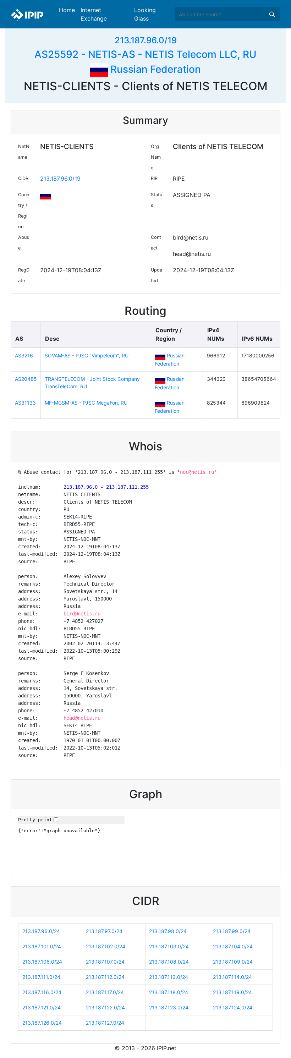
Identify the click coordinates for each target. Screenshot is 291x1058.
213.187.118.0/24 (168, 992)
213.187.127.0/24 (105, 1023)
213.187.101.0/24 (41, 946)
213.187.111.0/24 (41, 977)
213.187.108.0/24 (169, 962)
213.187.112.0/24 (105, 977)
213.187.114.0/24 (232, 977)
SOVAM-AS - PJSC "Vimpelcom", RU (86, 355)
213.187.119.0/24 (232, 992)
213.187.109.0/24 (233, 962)
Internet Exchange (94, 14)
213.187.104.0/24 (233, 946)
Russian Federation (154, 69)
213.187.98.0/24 (168, 931)
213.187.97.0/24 (104, 931)
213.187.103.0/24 (169, 946)
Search (272, 14)
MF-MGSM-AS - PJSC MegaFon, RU (86, 403)
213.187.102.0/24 (105, 946)
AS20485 (26, 379)
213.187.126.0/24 (42, 1023)
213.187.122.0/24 (105, 1007)
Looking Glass (145, 14)
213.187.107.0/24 (105, 962)
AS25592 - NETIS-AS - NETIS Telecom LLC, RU (145, 54)
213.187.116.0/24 (41, 992)
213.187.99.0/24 (232, 931)
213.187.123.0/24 (168, 1007)
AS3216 (24, 355)
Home (67, 9)
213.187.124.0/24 (232, 1007)
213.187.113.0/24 (168, 977)
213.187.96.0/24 (41, 931)
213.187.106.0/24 (42, 962)
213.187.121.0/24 (41, 1007)
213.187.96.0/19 (146, 40)
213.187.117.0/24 (105, 992)
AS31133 (25, 403)
